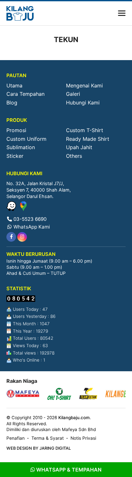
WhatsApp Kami (31, 227)
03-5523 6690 (29, 219)
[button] (121, 13)
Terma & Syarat (47, 438)
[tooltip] (11, 237)
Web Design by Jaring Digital (38, 448)
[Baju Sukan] (20, 13)
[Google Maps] (23, 209)
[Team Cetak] (88, 394)
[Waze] (12, 209)
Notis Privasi (83, 438)
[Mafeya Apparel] (22, 394)
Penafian (15, 438)
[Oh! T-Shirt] (59, 394)
